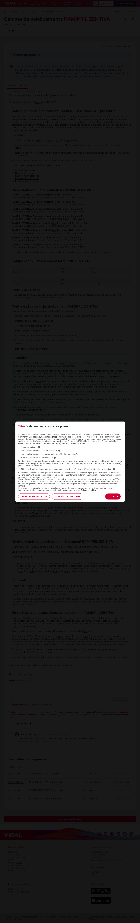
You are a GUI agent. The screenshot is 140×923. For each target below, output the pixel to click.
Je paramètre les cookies (67, 496)
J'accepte (113, 496)
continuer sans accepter (34, 496)
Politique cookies (88, 490)
